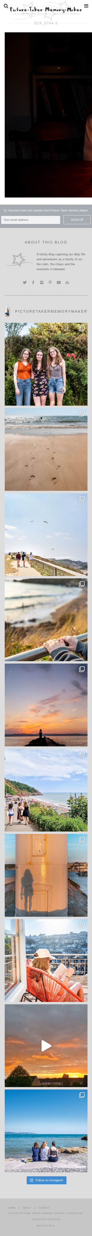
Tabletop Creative (46, 1219)
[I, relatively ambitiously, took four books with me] (46, 960)
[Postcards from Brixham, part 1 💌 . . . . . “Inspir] (46, 1130)
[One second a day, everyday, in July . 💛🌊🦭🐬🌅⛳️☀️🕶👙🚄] (46, 1045)
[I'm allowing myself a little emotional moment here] (46, 364)
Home (11, 1208)
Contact (43, 1208)
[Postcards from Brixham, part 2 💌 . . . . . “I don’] (46, 790)
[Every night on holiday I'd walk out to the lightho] (46, 875)
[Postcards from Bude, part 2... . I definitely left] (46, 449)
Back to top (44, 1226)
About (27, 1208)
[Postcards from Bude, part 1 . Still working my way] (46, 534)
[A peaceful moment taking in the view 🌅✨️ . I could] (46, 619)
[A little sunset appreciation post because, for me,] (46, 705)
